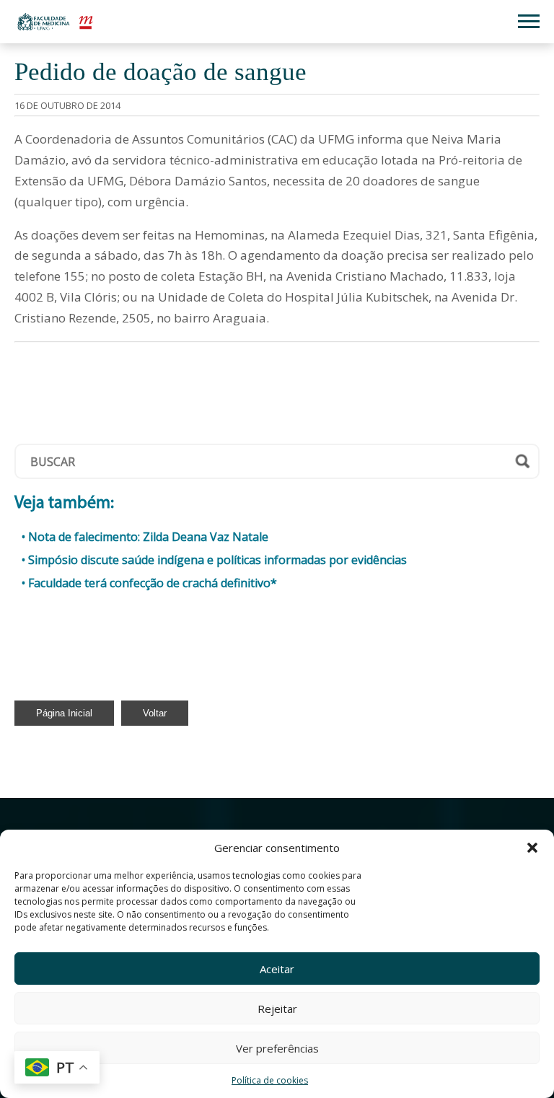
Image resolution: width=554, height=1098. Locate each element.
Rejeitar (277, 1008)
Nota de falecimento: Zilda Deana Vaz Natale (148, 537)
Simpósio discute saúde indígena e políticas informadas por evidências (217, 560)
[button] (532, 847)
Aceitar (277, 969)
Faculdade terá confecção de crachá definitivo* (152, 583)
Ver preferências (277, 1048)
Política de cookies (270, 1080)
